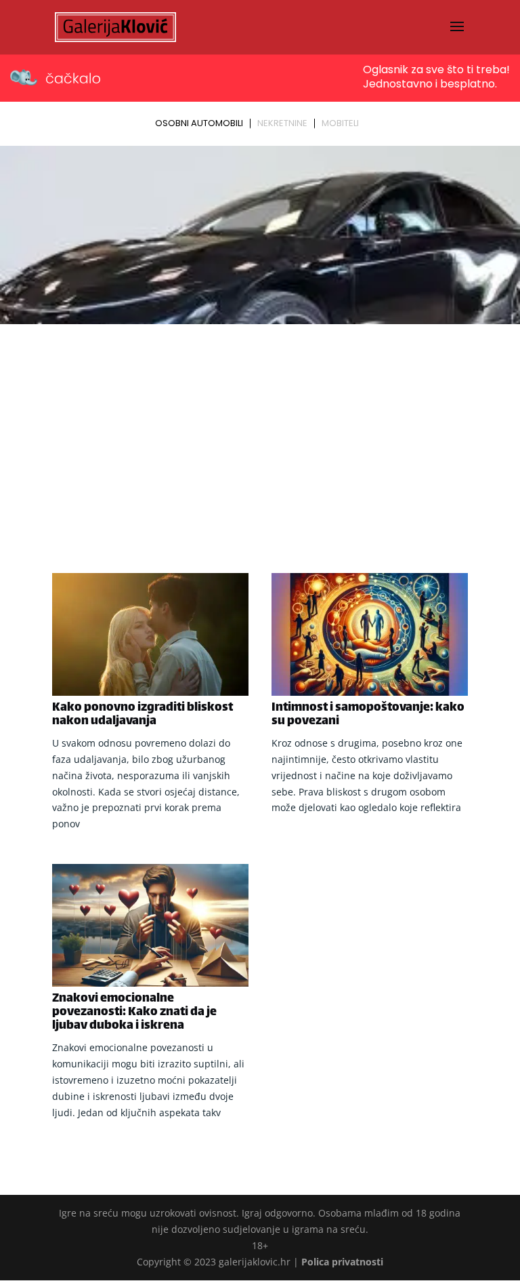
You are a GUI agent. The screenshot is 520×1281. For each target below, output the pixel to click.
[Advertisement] (260, 431)
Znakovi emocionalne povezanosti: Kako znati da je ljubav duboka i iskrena (134, 1012)
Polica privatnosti (342, 1261)
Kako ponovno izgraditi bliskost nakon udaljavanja (142, 714)
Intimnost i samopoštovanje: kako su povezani (368, 714)
